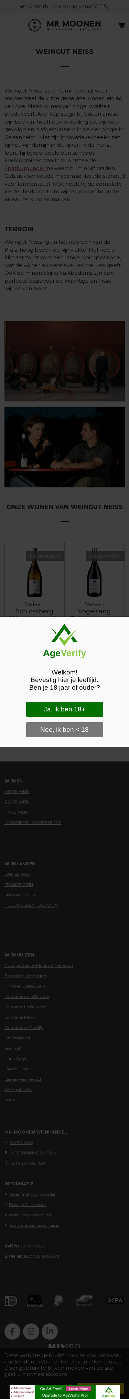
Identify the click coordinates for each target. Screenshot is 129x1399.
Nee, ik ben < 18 (64, 729)
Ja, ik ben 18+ (64, 709)
